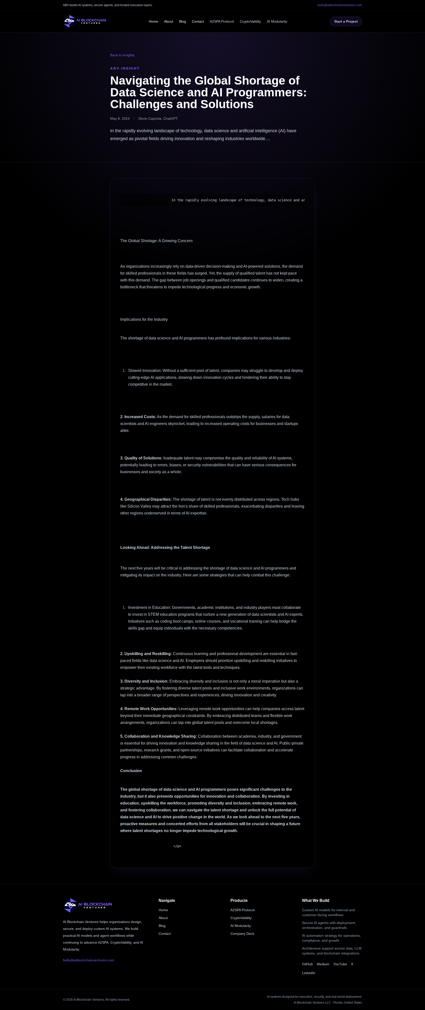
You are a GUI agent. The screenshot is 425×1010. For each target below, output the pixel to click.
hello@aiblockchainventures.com (340, 5)
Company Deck (242, 934)
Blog (182, 21)
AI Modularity (277, 21)
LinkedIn (308, 973)
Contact (198, 21)
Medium (323, 964)
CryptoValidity (250, 21)
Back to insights (122, 55)
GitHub (307, 964)
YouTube (340, 964)
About (168, 21)
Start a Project (346, 21)
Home (153, 21)
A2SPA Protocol (222, 21)
